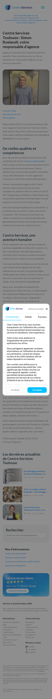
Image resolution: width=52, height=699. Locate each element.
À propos (42, 316)
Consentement (12, 316)
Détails (28, 316)
